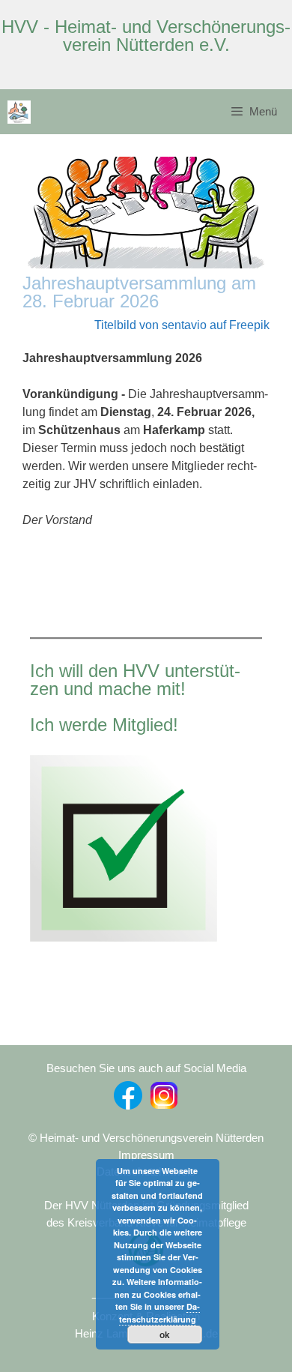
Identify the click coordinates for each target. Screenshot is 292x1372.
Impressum (146, 1155)
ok (164, 1334)
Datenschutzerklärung (159, 1313)
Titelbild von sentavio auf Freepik (182, 325)
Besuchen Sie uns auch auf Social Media (146, 1068)
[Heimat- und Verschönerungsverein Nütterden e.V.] (19, 112)
